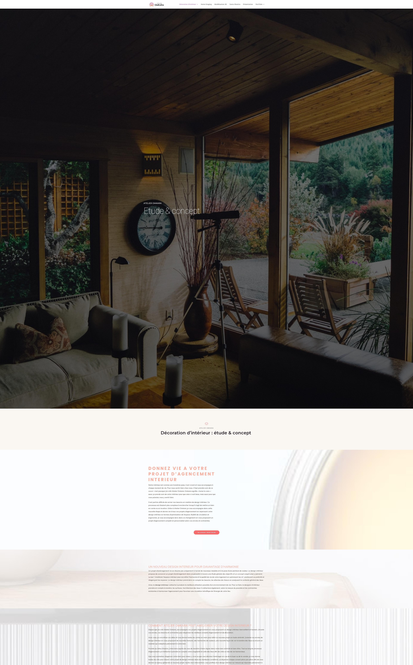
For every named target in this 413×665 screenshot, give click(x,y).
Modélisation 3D (220, 4)
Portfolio (259, 4)
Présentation (248, 4)
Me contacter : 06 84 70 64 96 (206, 532)
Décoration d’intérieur (187, 4)
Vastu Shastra (235, 4)
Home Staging (206, 4)
